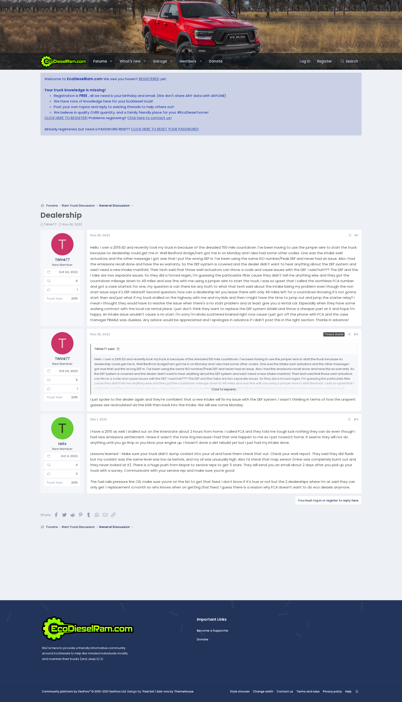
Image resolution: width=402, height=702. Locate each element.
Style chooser (240, 691)
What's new (130, 61)
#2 (356, 334)
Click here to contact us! (149, 117)
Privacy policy (332, 691)
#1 (356, 235)
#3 (356, 419)
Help (348, 691)
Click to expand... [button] (224, 389)
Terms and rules (308, 691)
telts (62, 443)
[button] (111, 61)
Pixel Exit (148, 691)
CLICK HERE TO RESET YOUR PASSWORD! (165, 129)
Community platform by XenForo (84, 691)
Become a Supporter (212, 630)
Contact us (285, 691)
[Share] (350, 235)
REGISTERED (149, 78)
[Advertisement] (180, 170)
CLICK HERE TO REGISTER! (66, 117)
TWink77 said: (104, 349)
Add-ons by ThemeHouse (175, 691)
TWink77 (50, 224)
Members (188, 61)
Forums (100, 61)
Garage (160, 61)
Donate (215, 61)
